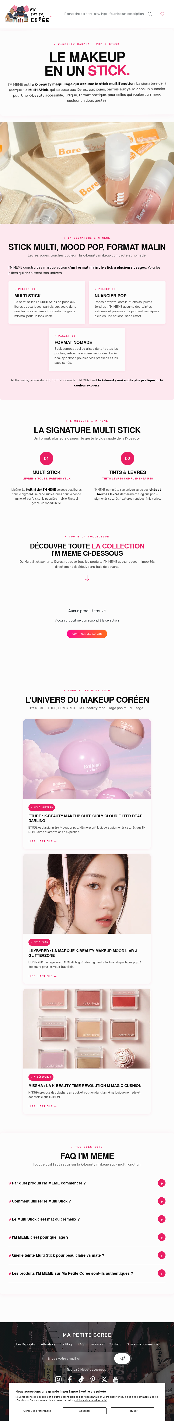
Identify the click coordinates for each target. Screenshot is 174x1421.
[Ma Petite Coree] (28, 14)
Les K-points (25, 1344)
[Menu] (168, 14)
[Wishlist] (162, 14)
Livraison (96, 1344)
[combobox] (110, 14)
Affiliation (48, 1344)
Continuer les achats (87, 633)
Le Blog (66, 1344)
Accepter (84, 1410)
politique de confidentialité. (90, 1400)
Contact (115, 1344)
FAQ (81, 1344)
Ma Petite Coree (87, 1335)
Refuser (133, 1410)
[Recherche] (150, 14)
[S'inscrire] (122, 1358)
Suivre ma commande (142, 1344)
